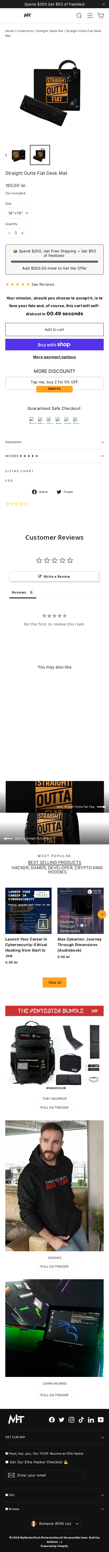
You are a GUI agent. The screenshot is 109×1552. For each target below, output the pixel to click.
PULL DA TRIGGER (54, 1107)
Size (8, 203)
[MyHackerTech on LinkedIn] (91, 1420)
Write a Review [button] (57, 576)
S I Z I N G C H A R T (19, 471)
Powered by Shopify (54, 1546)
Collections (25, 31)
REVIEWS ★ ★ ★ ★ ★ (21, 456)
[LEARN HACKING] (54, 1328)
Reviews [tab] (19, 592)
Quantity (11, 224)
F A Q (8, 480)
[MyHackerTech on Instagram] (71, 1420)
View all (54, 982)
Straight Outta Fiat (49, 31)
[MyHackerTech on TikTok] (81, 1420)
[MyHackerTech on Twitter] (62, 1420)
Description (13, 442)
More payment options (54, 357)
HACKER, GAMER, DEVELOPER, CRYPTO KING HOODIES (57, 870)
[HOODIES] (54, 1185)
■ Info (9, 1495)
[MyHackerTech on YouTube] (101, 1420)
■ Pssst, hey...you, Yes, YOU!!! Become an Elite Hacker (44, 1453)
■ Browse (12, 1509)
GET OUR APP (15, 1437)
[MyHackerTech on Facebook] (52, 1420)
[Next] (102, 914)
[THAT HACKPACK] (54, 1049)
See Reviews (42, 284)
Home (9, 31)
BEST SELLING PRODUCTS (54, 862)
